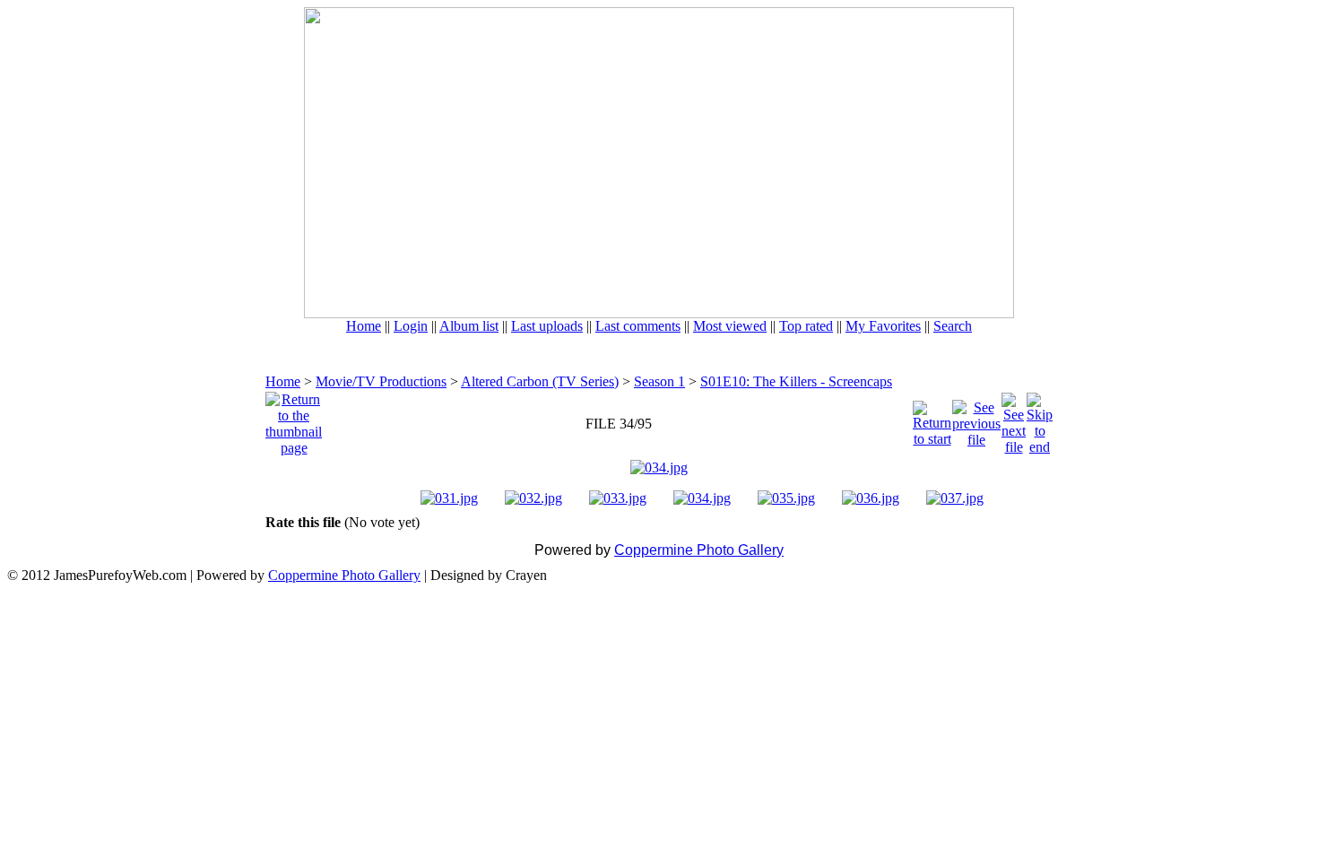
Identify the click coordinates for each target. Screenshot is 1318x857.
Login (411, 325)
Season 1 (659, 381)
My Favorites (883, 325)
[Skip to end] (1040, 419)
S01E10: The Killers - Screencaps (796, 381)
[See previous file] (976, 419)
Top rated (806, 325)
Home (363, 325)
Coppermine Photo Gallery (699, 550)
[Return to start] (932, 419)
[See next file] (1014, 419)
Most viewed (730, 325)
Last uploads (547, 325)
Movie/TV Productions (381, 381)
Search (952, 325)
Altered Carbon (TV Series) (540, 381)
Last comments (638, 325)
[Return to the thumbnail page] (293, 419)
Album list (469, 325)
